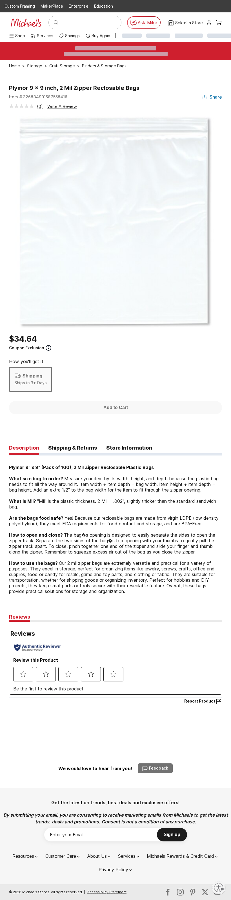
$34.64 (23, 338)
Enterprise (78, 6)
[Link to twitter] (205, 892)
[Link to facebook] (167, 892)
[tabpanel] (115, 524)
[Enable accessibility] (218, 887)
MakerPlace (52, 6)
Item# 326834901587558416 (38, 96)
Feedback (158, 768)
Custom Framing (20, 6)
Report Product (199, 701)
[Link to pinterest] (192, 892)
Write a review (62, 106)
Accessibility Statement (106, 892)
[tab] (24, 448)
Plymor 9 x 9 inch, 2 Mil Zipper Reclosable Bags (74, 88)
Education (103, 6)
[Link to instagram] (180, 892)
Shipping (32, 376)
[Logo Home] (26, 22)
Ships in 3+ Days (30, 382)
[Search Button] (56, 22)
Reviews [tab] (19, 617)
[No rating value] (23, 106)
